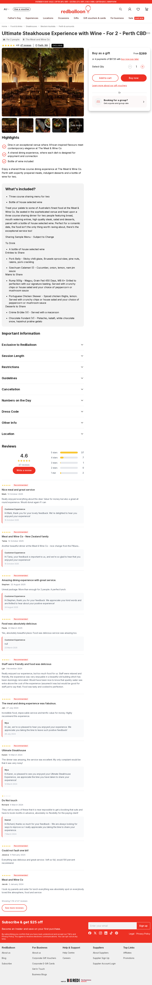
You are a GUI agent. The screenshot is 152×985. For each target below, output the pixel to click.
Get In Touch (38, 969)
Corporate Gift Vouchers (44, 958)
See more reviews (14, 908)
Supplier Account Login (104, 963)
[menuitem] (120, 9)
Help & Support (71, 947)
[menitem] (138, 9)
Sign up (143, 925)
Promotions (128, 958)
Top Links (128, 947)
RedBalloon (8, 947)
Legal (131, 933)
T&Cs (69, 934)
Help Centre (69, 952)
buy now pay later (130, 59)
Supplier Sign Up (101, 958)
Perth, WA (43, 45)
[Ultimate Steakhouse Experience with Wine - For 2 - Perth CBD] (9, 125)
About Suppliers (101, 952)
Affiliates (127, 952)
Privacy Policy (8, 936)
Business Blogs (39, 974)
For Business (39, 947)
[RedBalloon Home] (76, 9)
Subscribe (7, 963)
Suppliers (98, 947)
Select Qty (98, 66)
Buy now (133, 77)
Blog (4, 958)
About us (6, 952)
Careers (67, 958)
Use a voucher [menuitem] (22, 9)
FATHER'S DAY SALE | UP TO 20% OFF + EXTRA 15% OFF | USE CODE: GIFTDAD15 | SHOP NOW (76, 2)
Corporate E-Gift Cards (43, 963)
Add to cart (105, 77)
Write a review (24, 470)
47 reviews (25, 45)
